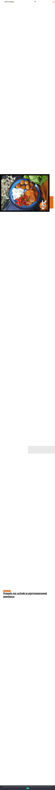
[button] (35, 1)
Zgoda (28, 788)
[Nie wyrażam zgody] (53, 787)
